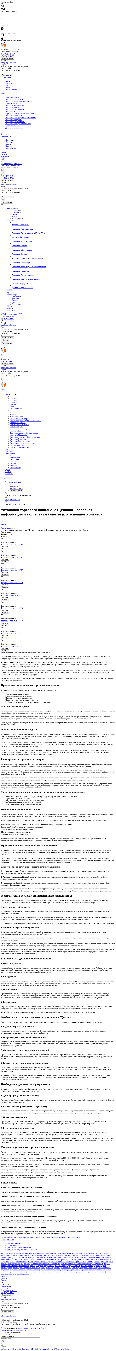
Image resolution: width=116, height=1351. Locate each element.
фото (107, 1272)
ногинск (97, 1262)
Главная (4, 1276)
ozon (6, 1253)
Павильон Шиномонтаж (14, 105)
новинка (90, 1262)
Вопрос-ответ (10, 148)
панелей (82, 1264)
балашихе (57, 1253)
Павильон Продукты (13, 120)
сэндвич (95, 1270)
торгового (13, 1238)
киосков (21, 1260)
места (104, 1260)
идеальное (35, 1258)
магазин (99, 1260)
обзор (111, 1262)
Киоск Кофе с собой (13, 103)
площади (89, 1264)
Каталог (4, 93)
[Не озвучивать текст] (2, 38)
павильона (21, 1238)
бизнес (63, 1253)
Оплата (8, 144)
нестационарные (60, 1262)
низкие (83, 1262)
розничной (101, 1268)
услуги (76, 1272)
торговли (4, 1272)
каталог (72, 1258)
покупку (11, 1266)
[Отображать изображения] (2, 28)
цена (111, 1272)
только (108, 1270)
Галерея (8, 85)
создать (61, 1270)
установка (5, 1238)
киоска (8, 1260)
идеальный (44, 1258)
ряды (3, 1270)
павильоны (74, 1264)
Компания (5, 1284)
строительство (86, 1270)
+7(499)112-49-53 (10, 54)
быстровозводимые (87, 1253)
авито (11, 1253)
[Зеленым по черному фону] (1, 24)
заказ (22, 1258)
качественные (98, 1258)
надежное (29, 1262)
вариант (99, 1253)
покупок (18, 1266)
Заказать (5, 549)
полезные (25, 1266)
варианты (106, 1253)
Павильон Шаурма (12, 111)
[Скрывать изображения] (2, 31)
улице (42, 1272)
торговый (28, 1272)
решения (93, 1268)
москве (12, 1262)
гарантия (101, 1255)
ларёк (74, 1260)
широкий (18, 1274)
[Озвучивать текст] (2, 35)
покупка (107, 1264)
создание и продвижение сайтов (28, 1328)
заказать (28, 1258)
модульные (5, 1262)
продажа (95, 1266)
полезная (36, 1238)
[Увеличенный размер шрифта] (3, 9)
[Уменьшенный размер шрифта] (2, 4)
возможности (12, 1255)
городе (108, 1255)
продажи (102, 1266)
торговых (36, 1272)
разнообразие (66, 1268)
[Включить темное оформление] (3, 199)
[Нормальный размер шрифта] (2, 6)
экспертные (55, 1238)
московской (20, 1262)
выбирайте (41, 1255)
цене (8, 1274)
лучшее (79, 1260)
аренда (25, 1253)
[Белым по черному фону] (1, 16)
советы (63, 1238)
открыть (27, 1264)
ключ (26, 1260)
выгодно (61, 1255)
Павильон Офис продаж (14, 109)
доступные (16, 1258)
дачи (9, 1258)
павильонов (65, 1264)
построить (40, 1266)
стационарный (70, 1270)
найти (43, 1262)
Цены (3, 152)
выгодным (94, 1255)
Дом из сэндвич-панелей (15, 128)
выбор (48, 1255)
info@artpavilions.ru (8, 63)
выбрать (54, 1255)
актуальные (18, 1253)
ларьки (62, 1260)
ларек (57, 1260)
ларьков (68, 1260)
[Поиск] (3, 159)
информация (45, 1238)
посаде (32, 1266)
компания (40, 1260)
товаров (102, 1270)
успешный (92, 1272)
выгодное (69, 1255)
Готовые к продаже (12, 126)
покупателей (98, 1264)
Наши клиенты (11, 89)
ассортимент (40, 1253)
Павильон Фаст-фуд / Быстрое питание (20, 118)
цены (12, 1274)
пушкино (49, 1268)
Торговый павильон (13, 97)
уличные (55, 1272)
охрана (41, 1264)
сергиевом (14, 1270)
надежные (37, 1262)
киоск (3, 1260)
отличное (34, 1264)
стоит (78, 1270)
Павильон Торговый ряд (14, 99)
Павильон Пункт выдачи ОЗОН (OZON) (21, 101)
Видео (7, 87)
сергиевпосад (23, 1270)
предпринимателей (72, 1266)
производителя (6, 1268)
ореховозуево (18, 1264)
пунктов (42, 1268)
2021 (3, 1253)
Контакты (5, 156)
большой (76, 1253)
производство (18, 1268)
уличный (62, 1272)
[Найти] (3, 172)
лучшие (86, 1260)
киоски (14, 1260)
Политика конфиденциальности (13, 1330)
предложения (60, 1266)
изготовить (53, 1258)
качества (78, 1258)
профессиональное (31, 1268)
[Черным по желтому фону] (1, 21)
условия (70, 1272)
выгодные (85, 1255)
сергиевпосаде (34, 1270)
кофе (46, 1260)
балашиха (49, 1253)
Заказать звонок (7, 58)
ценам (3, 1274)
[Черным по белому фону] (1, 14)
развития (56, 1268)
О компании (6, 77)
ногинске (104, 1262)
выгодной (77, 1255)
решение (86, 1268)
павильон (48, 1264)
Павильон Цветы (12, 107)
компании (32, 1260)
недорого (50, 1262)
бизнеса (78, 1238)
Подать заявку (7, 75)
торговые (20, 1272)
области (4, 1264)
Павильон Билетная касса (15, 122)
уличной (48, 1272)
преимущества (86, 1266)
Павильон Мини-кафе (13, 116)
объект (10, 1264)
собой (49, 1270)
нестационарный (74, 1262)
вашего (3, 1255)
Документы (9, 83)
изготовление (63, 1258)
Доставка (5, 134)
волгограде (32, 1255)
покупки (4, 1266)
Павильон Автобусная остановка (18, 124)
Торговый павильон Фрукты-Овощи (19, 114)
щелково (29, 1238)
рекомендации (77, 1268)
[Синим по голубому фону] (1, 19)
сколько (44, 1270)
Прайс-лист (9, 140)
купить (51, 1260)
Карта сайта (5, 1334)
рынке (108, 1268)
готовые (4, 1258)
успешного (70, 1238)
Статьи (4, 154)
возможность (23, 1255)
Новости (8, 146)
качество (107, 1258)
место (109, 1260)
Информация (6, 136)
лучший (92, 1260)
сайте (7, 1270)
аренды (32, 1253)
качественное (87, 1258)
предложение (49, 1266)
